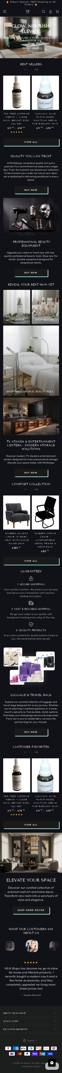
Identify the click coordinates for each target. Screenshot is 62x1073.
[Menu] (4, 11)
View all (31, 142)
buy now (31, 190)
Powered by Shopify (31, 1066)
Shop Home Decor (31, 910)
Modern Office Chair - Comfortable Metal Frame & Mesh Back (45, 540)
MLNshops (25, 1063)
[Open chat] (52, 1063)
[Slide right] (34, 69)
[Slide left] (27, 69)
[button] (43, 11)
